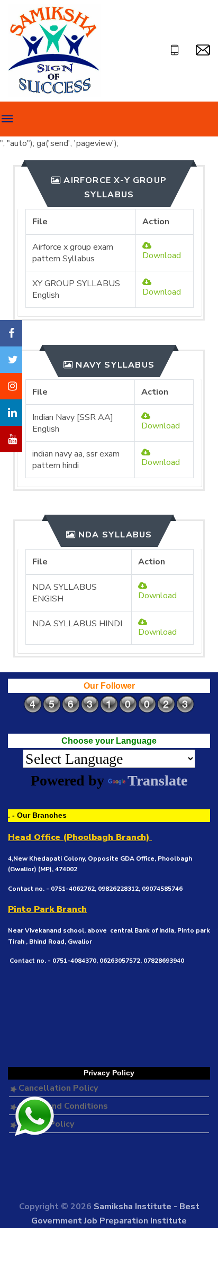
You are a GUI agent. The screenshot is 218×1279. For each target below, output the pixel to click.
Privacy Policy (45, 1124)
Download (161, 255)
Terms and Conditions (62, 1106)
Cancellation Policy (57, 1088)
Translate (157, 780)
